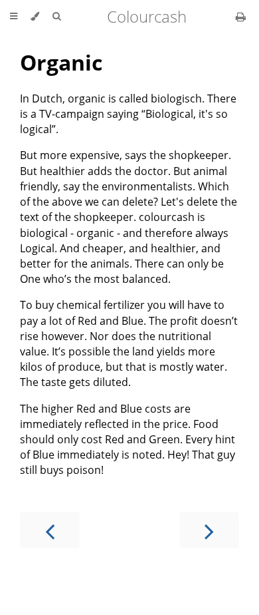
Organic (61, 62)
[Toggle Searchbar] (56, 16)
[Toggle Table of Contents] (13, 16)
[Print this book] (240, 16)
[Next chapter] (209, 530)
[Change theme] (35, 16)
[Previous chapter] (50, 530)
